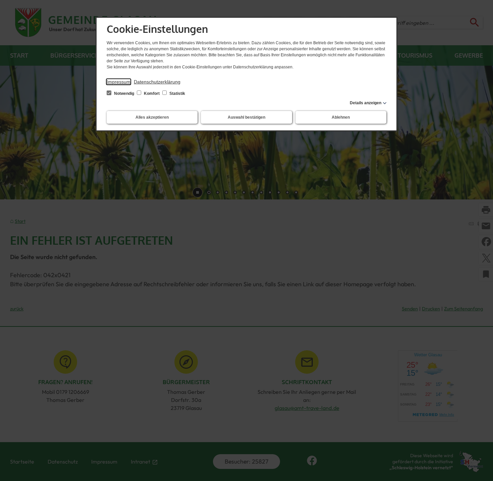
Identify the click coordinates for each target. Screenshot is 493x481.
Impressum (118, 81)
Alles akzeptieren (152, 117)
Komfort (152, 93)
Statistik (176, 93)
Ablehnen (341, 117)
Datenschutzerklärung (157, 81)
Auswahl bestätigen (246, 117)
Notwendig (124, 93)
